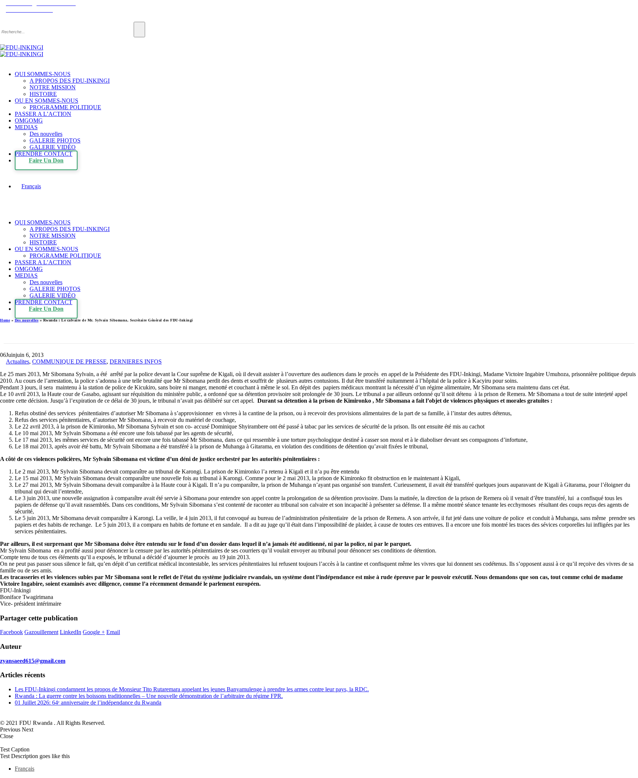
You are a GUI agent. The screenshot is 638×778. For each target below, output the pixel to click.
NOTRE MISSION (53, 87)
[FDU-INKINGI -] (21, 50)
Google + (94, 632)
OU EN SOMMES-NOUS (46, 100)
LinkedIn (70, 632)
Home (5, 320)
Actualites (17, 361)
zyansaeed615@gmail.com (32, 661)
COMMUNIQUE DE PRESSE (69, 361)
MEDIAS (26, 127)
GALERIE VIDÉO (53, 147)
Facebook (11, 632)
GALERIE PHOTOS (55, 140)
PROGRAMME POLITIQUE (65, 107)
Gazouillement (41, 632)
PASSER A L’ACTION (43, 114)
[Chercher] (139, 29)
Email (113, 632)
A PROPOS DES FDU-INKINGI (70, 81)
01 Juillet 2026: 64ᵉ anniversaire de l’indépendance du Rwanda (88, 702)
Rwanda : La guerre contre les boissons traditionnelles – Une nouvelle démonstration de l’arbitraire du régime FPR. (149, 696)
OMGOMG (29, 120)
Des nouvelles (46, 134)
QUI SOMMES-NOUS (43, 74)
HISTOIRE (43, 94)
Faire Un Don (46, 160)
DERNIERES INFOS (136, 361)
